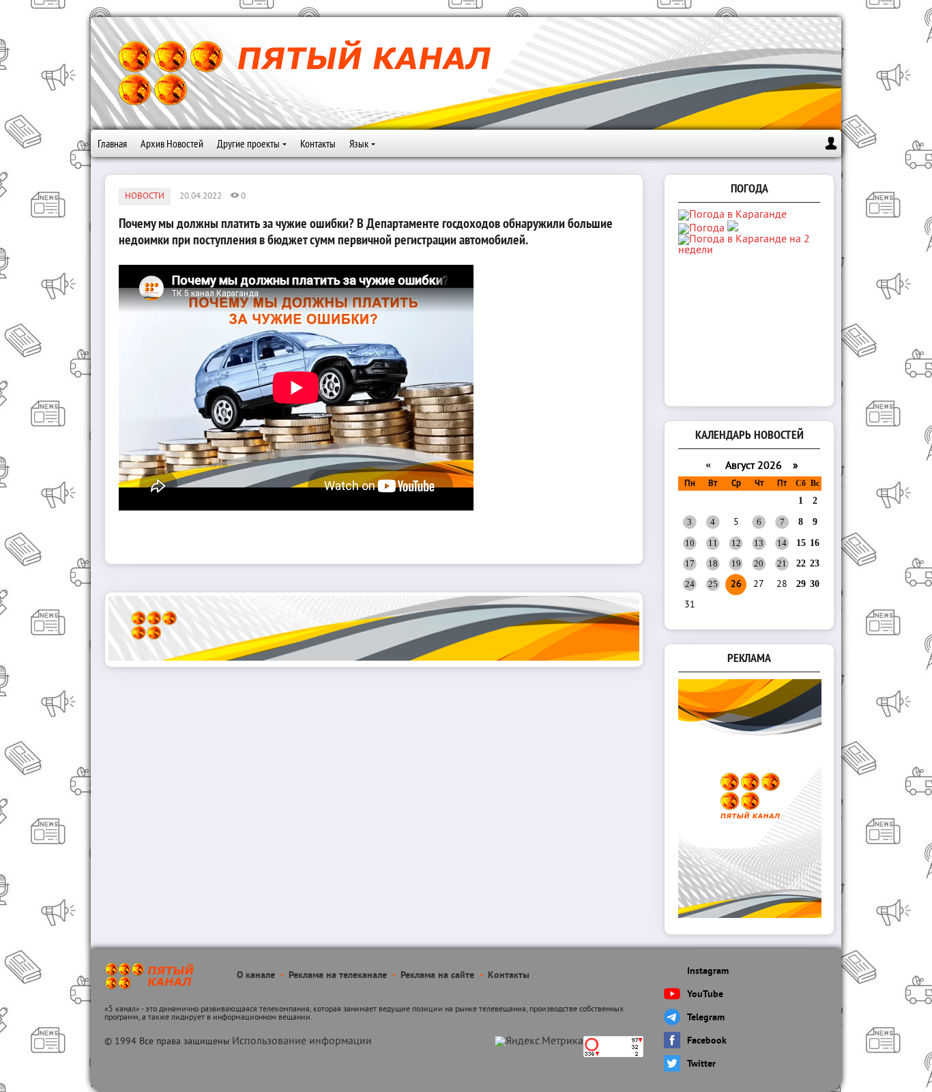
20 (758, 563)
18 (713, 563)
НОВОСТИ (144, 196)
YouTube (705, 995)
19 (736, 563)
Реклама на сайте (437, 975)
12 (736, 543)
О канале (256, 975)
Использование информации (302, 1041)
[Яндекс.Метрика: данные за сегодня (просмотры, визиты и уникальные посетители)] (539, 1041)
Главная (112, 143)
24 (690, 584)
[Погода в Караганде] (732, 215)
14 (782, 543)
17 (690, 563)
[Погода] (708, 228)
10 (690, 543)
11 (713, 543)
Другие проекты (248, 143)
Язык (358, 143)
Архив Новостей (172, 143)
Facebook (707, 1041)
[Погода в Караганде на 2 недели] (750, 250)
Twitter (701, 1064)
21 (782, 563)
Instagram (708, 971)
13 (758, 543)
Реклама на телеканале (338, 975)
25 (713, 584)
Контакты (318, 143)
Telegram (706, 1018)
